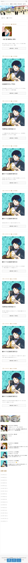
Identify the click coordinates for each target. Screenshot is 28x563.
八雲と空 (9, 444)
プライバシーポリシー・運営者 (6, 4)
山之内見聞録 (14, 56)
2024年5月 (4, 480)
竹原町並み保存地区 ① (8, 307)
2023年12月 (4, 488)
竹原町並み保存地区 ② (8, 129)
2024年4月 (4, 483)
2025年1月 (4, 474)
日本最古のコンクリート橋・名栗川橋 (15, 427)
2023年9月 (4, 493)
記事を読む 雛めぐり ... (14, 182)
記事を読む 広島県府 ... (14, 93)
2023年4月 (4, 502)
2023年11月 (4, 491)
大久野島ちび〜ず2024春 (13, 453)
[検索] (26, 1)
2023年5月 (4, 499)
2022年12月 (4, 513)
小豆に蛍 (9, 435)
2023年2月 (4, 507)
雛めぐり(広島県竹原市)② (9, 351)
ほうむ (4, 18)
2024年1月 (4, 485)
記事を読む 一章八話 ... (14, 48)
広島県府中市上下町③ (8, 84)
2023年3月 (4, 504)
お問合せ (15, 4)
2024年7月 (4, 477)
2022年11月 (4, 515)
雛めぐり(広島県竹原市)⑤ (9, 174)
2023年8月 (4, 496)
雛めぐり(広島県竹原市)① (9, 396)
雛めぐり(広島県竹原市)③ (9, 262)
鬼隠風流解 (14, 24)
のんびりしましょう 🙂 (12, 462)
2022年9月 (4, 521)
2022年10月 (4, 518)
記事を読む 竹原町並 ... (14, 138)
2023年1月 (4, 510)
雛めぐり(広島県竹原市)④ (9, 218)
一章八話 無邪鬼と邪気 (8, 39)
